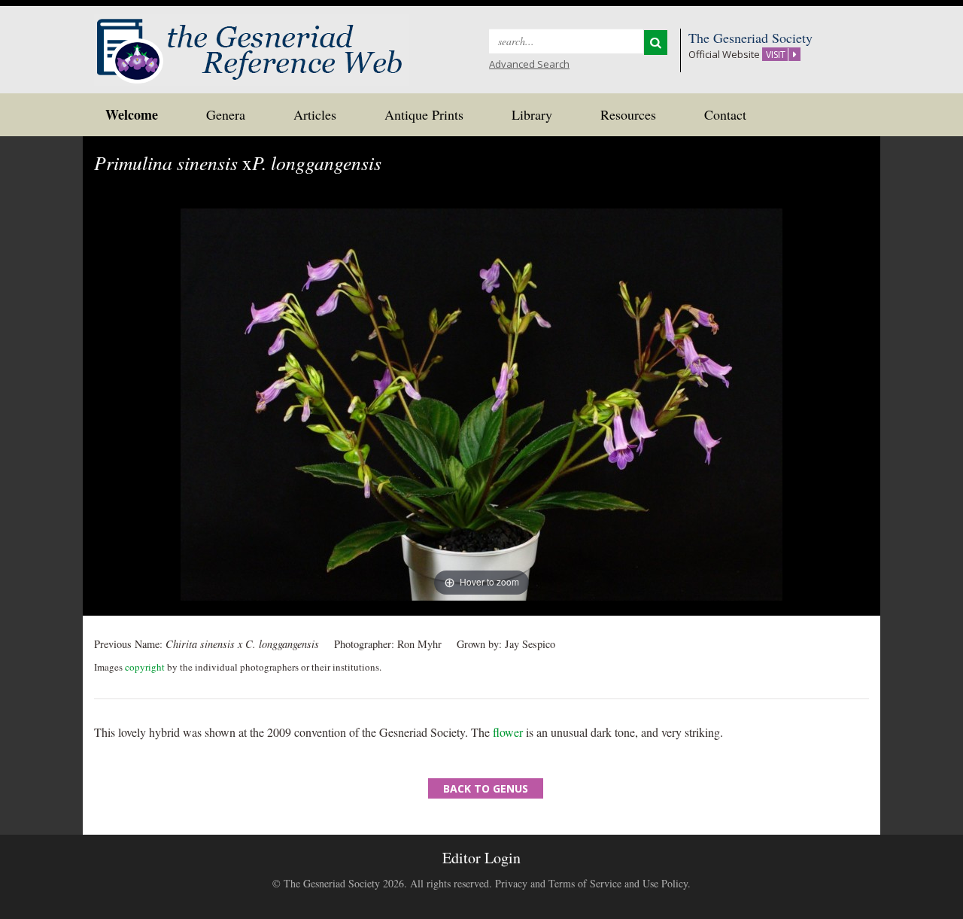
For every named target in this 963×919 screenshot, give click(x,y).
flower (508, 732)
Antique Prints (423, 114)
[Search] (655, 42)
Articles (314, 114)
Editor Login (481, 857)
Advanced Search (529, 64)
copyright (145, 667)
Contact (725, 114)
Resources (628, 114)
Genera (225, 114)
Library (532, 114)
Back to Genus (485, 788)
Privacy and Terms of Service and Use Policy (591, 883)
